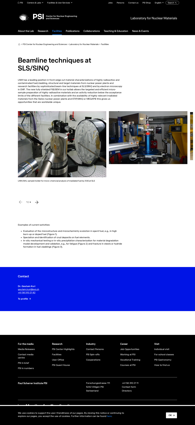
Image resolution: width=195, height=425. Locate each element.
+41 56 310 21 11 (130, 383)
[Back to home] (47, 16)
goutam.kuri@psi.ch (28, 289)
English (158, 3)
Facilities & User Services (58, 3)
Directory (127, 390)
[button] (36, 202)
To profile (23, 298)
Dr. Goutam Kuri (26, 286)
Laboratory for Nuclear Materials (154, 18)
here (109, 416)
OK (170, 415)
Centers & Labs (34, 3)
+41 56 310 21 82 (26, 292)
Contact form (129, 387)
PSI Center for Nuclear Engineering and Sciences (45, 44)
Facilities (105, 44)
